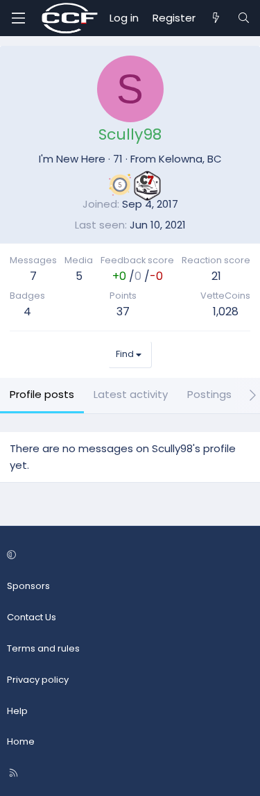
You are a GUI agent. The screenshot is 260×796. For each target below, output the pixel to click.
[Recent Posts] (215, 18)
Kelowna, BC (190, 158)
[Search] (243, 18)
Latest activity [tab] (131, 394)
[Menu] (18, 18)
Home (21, 741)
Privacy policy (38, 679)
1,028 (226, 312)
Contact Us (31, 617)
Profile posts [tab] (42, 394)
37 (123, 312)
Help (17, 711)
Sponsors (28, 585)
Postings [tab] (209, 394)
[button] (128, 556)
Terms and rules (43, 648)
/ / (137, 276)
